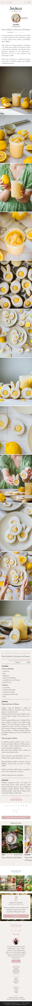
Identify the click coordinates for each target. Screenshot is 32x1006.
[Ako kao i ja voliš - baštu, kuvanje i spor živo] (20, 887)
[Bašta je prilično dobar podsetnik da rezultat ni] (20, 879)
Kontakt (16, 961)
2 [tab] (15, 863)
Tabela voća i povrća (16, 997)
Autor (16, 968)
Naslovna (16, 967)
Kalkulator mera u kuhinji (16, 999)
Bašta (16, 982)
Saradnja (16, 970)
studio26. (24, 1004)
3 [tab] (16, 863)
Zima (16, 992)
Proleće (18, 32)
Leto (16, 989)
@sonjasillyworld (16, 871)
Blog (14, 32)
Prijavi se (16, 916)
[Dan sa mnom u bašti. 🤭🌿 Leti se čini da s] (4, 887)
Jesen (16, 991)
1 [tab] (13, 863)
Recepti (23, 32)
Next (28, 844)
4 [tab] (18, 863)
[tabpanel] (12, 842)
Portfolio (16, 971)
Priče (16, 979)
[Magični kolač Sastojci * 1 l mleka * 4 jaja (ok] (4, 879)
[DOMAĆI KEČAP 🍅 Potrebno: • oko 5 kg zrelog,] (12, 879)
